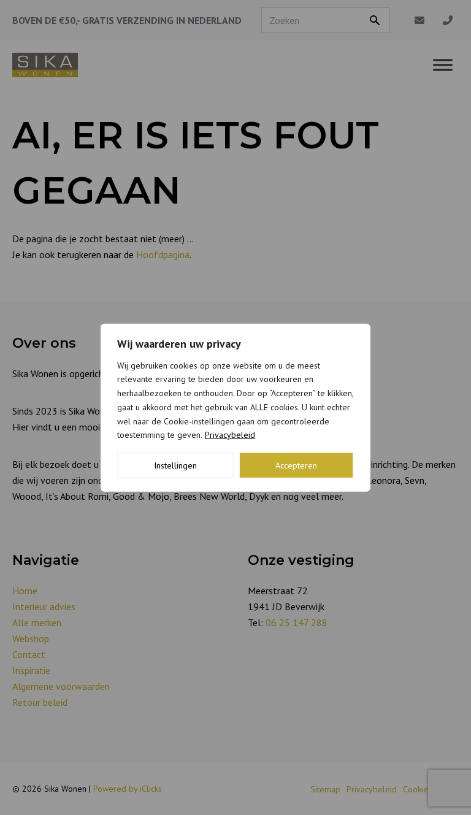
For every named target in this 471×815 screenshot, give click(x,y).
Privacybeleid (230, 434)
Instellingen (175, 465)
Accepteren (296, 465)
